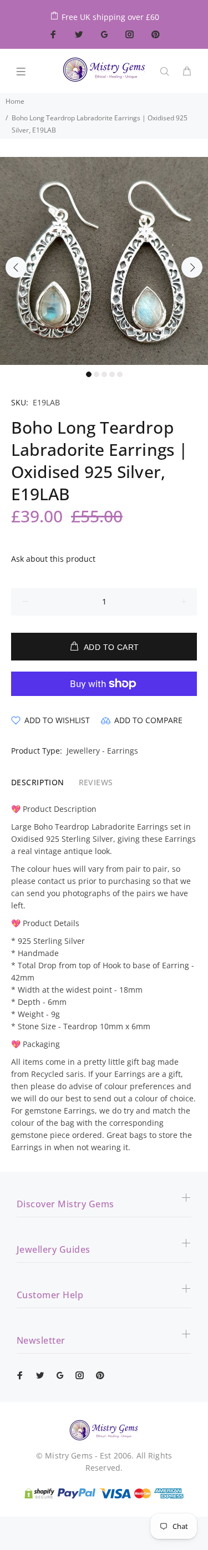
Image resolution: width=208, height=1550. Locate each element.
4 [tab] (112, 374)
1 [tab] (89, 374)
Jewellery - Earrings (102, 750)
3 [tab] (104, 374)
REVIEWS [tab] (96, 782)
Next (191, 267)
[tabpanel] (104, 261)
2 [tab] (96, 374)
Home (15, 101)
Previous (16, 267)
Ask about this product (53, 558)
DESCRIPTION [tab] (37, 782)
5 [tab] (120, 374)
